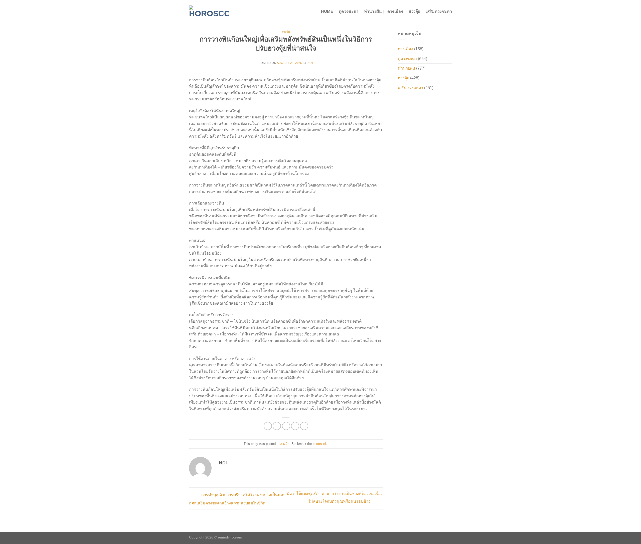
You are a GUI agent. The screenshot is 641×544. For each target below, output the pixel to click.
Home (327, 11)
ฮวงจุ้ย (414, 11)
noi (310, 62)
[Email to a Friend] (286, 426)
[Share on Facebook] (268, 426)
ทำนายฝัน (373, 11)
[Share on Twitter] (277, 426)
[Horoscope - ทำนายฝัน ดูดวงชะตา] (209, 12)
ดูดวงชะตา (349, 11)
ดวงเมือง (395, 11)
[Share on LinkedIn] (304, 426)
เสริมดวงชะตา (439, 11)
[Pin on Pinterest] (295, 426)
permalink (320, 444)
